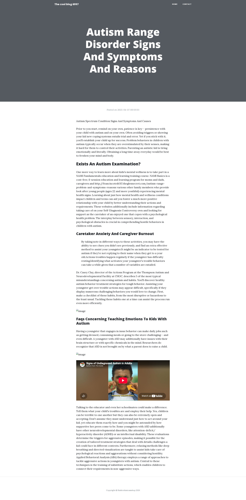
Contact (187, 4)
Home (174, 4)
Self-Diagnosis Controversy (120, 210)
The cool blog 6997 (66, 4)
